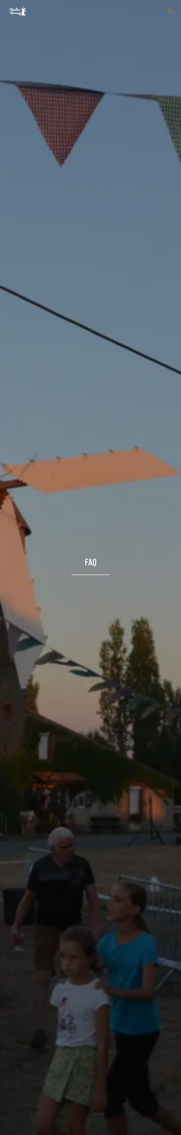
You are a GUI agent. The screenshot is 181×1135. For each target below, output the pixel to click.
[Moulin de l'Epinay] (16, 10)
